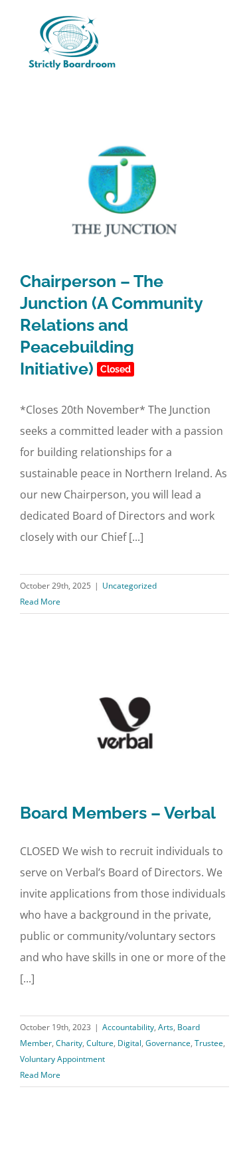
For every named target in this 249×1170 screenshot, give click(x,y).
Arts (165, 1027)
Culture (100, 1043)
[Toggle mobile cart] (200, 29)
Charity (69, 1043)
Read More (40, 601)
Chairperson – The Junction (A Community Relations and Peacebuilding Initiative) (111, 325)
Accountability (128, 1027)
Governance (168, 1043)
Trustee (209, 1043)
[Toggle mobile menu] (223, 29)
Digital (129, 1043)
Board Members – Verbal (118, 813)
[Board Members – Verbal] (124, 723)
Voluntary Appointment (62, 1059)
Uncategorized (129, 585)
